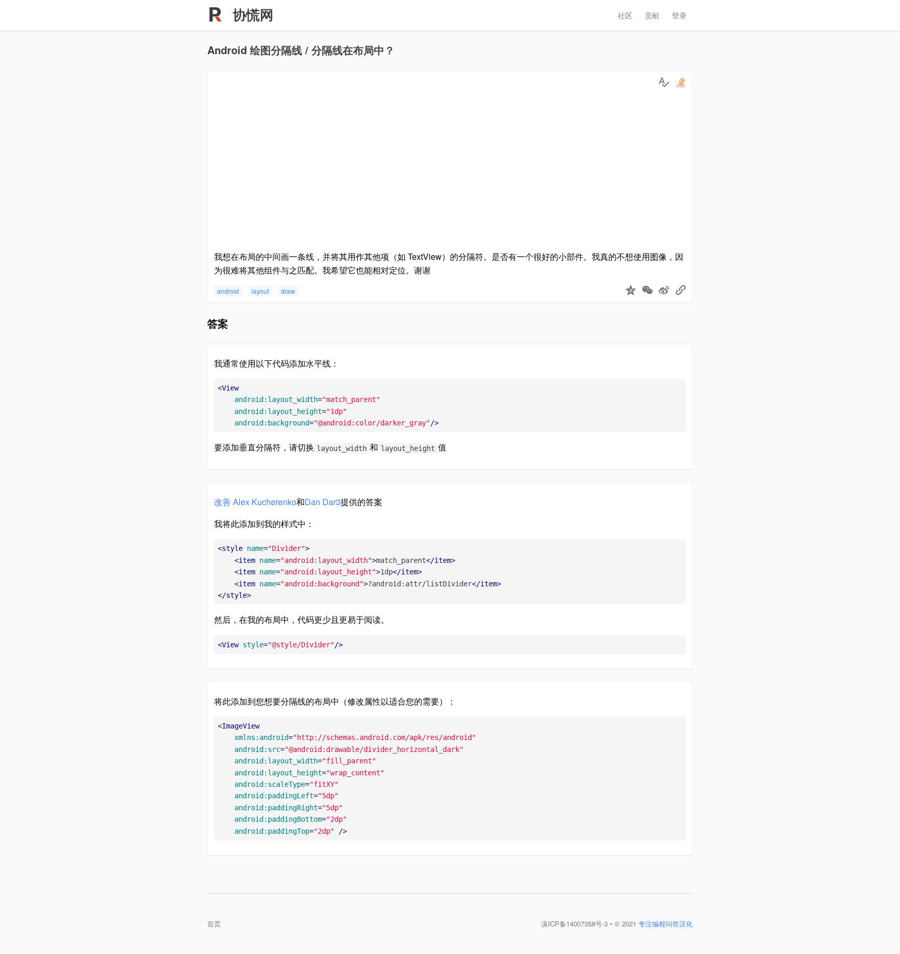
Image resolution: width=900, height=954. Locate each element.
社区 (625, 15)
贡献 (652, 15)
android (228, 290)
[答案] (664, 82)
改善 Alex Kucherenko (255, 502)
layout (260, 290)
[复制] (681, 291)
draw (288, 290)
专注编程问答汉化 (666, 923)
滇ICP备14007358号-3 (574, 923)
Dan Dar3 (323, 502)
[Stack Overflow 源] (681, 82)
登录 (679, 15)
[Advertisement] (450, 172)
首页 (214, 923)
